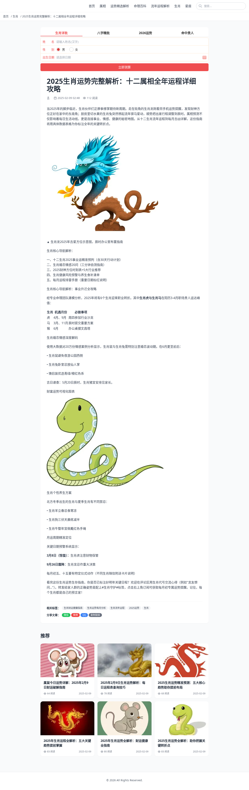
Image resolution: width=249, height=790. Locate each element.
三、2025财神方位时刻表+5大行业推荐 (74, 270)
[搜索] (200, 6)
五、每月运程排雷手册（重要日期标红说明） (78, 280)
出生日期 (48, 57)
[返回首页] (4, 6)
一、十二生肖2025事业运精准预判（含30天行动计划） (85, 260)
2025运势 (134, 608)
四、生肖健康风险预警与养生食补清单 (73, 275)
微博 (75, 615)
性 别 (48, 49)
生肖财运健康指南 (73, 608)
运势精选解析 (119, 6)
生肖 (177, 6)
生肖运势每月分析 (96, 608)
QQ (84, 615)
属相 (103, 6)
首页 (92, 6)
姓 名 (48, 42)
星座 (188, 6)
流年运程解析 (160, 6)
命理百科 (140, 6)
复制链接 (95, 615)
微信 (66, 615)
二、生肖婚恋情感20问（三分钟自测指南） (76, 265)
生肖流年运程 (117, 608)
